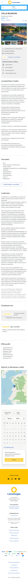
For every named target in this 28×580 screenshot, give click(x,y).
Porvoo (3, 20)
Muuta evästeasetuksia (14, 562)
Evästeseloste (14, 570)
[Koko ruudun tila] (24, 372)
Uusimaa (8, 20)
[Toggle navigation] (2, 2)
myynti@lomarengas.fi (14, 506)
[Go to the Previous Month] (4, 418)
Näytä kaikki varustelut (11, 184)
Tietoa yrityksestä (14, 540)
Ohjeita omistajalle (14, 533)
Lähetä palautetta (14, 538)
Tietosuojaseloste (14, 567)
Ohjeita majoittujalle (14, 530)
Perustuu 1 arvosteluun (14, 57)
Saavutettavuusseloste (14, 573)
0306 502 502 (14, 515)
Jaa (25, 20)
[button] (14, 386)
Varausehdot (14, 565)
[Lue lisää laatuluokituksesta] (7, 18)
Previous (3, 32)
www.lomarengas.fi (14, 508)
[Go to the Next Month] (24, 418)
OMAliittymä (14, 535)
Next (24, 32)
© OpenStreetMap (21, 403)
